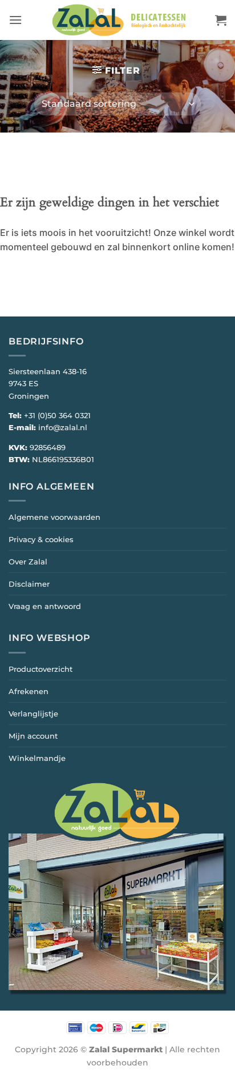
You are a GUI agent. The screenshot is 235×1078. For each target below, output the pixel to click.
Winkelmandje (37, 758)
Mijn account (33, 735)
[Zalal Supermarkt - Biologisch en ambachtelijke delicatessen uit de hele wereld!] (118, 20)
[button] (15, 20)
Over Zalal (28, 561)
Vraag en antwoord (45, 606)
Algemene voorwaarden (54, 517)
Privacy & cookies (41, 539)
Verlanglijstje (33, 713)
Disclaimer (29, 583)
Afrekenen (28, 691)
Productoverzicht (40, 669)
